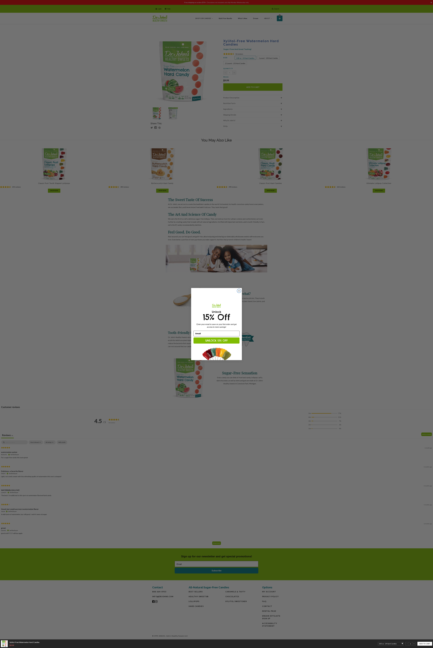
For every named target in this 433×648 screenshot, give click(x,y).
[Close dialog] (239, 291)
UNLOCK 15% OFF (216, 340)
